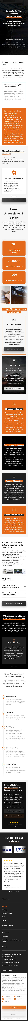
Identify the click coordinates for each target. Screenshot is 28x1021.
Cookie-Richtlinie (17, 1018)
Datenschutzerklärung (7, 1018)
